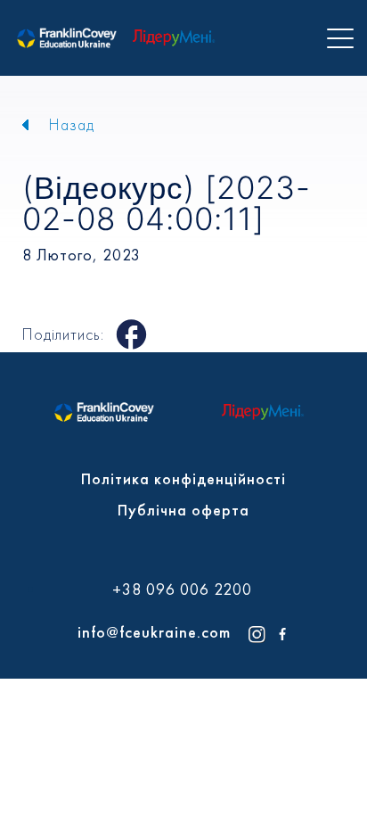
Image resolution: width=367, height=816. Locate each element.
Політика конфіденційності (183, 478)
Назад (71, 124)
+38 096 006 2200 (182, 589)
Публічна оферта (183, 509)
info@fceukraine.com (154, 631)
